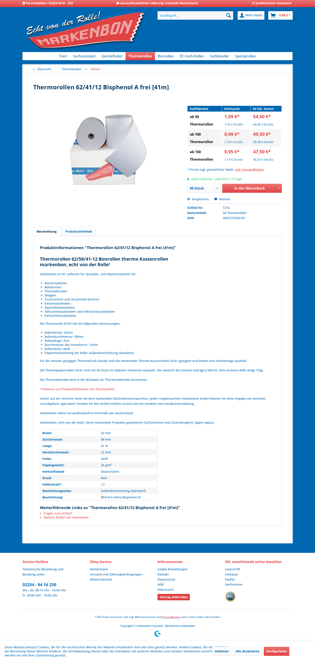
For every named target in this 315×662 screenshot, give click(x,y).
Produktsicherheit (78, 231)
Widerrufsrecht (101, 579)
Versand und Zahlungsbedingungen (116, 574)
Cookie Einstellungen (173, 569)
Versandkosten (171, 617)
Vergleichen (200, 199)
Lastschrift (232, 569)
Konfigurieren (276, 651)
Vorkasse (231, 574)
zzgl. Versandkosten (249, 169)
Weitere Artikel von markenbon (66, 517)
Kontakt (163, 574)
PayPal (230, 579)
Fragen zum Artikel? (57, 513)
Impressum (166, 589)
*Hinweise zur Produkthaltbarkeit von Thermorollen (77, 389)
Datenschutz (167, 579)
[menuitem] (195, 15)
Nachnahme (234, 584)
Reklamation (99, 569)
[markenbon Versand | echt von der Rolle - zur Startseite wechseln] (86, 32)
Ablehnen (222, 651)
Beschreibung (47, 231)
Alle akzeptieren (248, 651)
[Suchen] (228, 15)
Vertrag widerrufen (174, 597)
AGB (161, 584)
